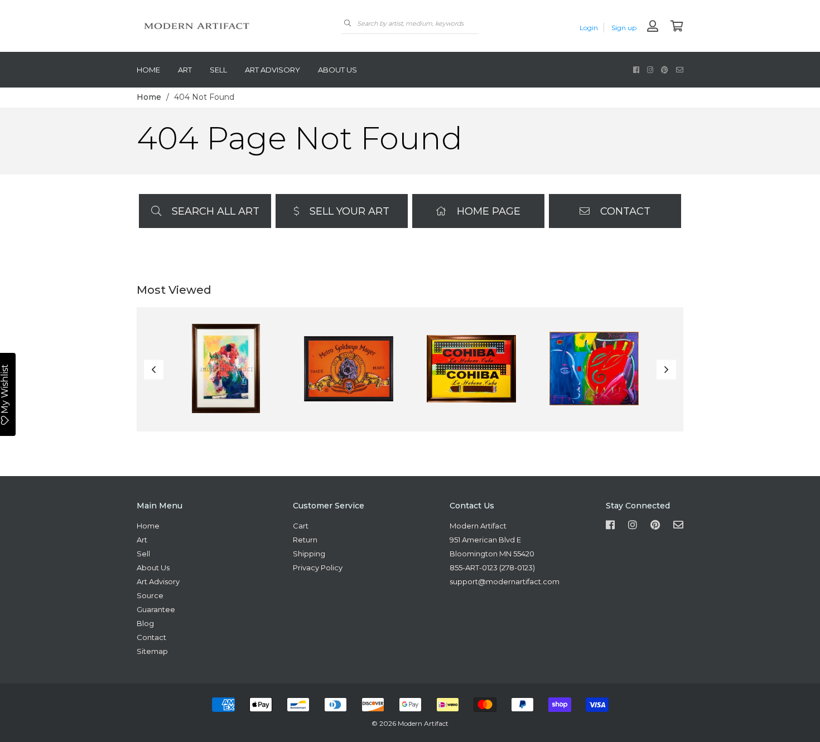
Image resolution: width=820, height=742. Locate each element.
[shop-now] (226, 369)
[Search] (347, 23)
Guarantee (156, 609)
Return (305, 539)
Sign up (623, 27)
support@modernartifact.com (504, 581)
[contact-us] (679, 69)
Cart (300, 525)
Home (148, 69)
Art (185, 69)
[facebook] (636, 69)
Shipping (309, 553)
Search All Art (214, 211)
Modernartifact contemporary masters (220, 26)
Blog (145, 623)
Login (589, 27)
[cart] (677, 27)
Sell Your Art (348, 211)
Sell (218, 69)
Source (150, 595)
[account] (652, 27)
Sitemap (152, 651)
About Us (337, 69)
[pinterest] (664, 69)
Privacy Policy (318, 567)
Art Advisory (272, 69)
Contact (623, 211)
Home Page (487, 211)
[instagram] (650, 69)
